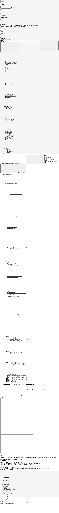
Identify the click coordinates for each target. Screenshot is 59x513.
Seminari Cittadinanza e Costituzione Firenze (18, 249)
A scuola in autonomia (11, 380)
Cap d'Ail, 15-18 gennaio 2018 (13, 296)
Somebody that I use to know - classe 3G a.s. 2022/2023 (20, 339)
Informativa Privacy (6, 488)
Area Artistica (46, 158)
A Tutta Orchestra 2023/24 (14, 338)
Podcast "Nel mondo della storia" (13, 225)
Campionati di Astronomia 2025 (13, 265)
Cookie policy (5, 486)
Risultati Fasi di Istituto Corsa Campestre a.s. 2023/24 (17, 379)
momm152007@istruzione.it (15, 478)
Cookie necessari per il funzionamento (7, 467)
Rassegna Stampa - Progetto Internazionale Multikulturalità (22, 315)
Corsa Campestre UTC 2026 (12, 374)
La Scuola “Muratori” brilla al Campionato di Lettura (17, 220)
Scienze (8, 279)
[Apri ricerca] (49, 45)
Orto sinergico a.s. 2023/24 (15, 204)
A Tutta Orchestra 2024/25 (14, 337)
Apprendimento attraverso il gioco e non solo (15, 252)
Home (45, 155)
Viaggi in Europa (10, 217)
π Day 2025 (9, 264)
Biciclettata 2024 (10, 378)
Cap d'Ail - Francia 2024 (11, 291)
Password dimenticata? (4, 11)
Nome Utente (13, 7)
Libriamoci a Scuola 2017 (12, 250)
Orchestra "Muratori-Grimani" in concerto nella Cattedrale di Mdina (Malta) (26, 318)
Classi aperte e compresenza (12, 277)
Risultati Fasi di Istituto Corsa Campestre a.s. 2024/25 (17, 377)
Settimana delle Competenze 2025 (16, 193)
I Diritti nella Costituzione (12, 227)
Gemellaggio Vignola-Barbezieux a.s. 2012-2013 (16, 294)
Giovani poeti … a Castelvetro (12, 218)
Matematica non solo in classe (12, 278)
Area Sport (7, 373)
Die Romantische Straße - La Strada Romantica (16, 295)
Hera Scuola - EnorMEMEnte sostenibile (14, 267)
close (2, 51)
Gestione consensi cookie (7, 493)
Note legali (5, 487)
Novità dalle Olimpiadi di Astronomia (14, 270)
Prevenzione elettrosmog (11, 269)
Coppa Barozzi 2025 (11, 266)
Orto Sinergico (10, 202)
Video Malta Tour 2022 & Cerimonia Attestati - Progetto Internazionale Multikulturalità (28, 317)
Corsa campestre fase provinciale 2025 (14, 376)
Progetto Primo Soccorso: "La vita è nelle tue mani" (16, 274)
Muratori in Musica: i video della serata (14, 205)
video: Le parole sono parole (15, 341)
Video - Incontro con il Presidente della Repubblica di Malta (23, 316)
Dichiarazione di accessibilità (8, 490)
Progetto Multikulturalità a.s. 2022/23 (14, 304)
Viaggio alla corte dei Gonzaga (13, 219)
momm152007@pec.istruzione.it (15, 479)
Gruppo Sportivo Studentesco (12, 381)
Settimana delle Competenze (12, 192)
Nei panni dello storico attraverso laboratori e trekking (17, 221)
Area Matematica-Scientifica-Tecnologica (12, 261)
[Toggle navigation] (9, 46)
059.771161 (6, 477)
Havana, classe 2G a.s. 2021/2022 (16, 340)
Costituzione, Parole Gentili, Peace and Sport (15, 251)
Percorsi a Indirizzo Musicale (49, 159)
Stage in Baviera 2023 (11, 292)
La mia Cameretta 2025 (11, 263)
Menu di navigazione (21, 172)
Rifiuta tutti (9, 459)
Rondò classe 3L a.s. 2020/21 (15, 342)
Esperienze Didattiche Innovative (11, 183)
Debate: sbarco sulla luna (11, 271)
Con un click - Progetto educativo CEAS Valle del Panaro (17, 268)
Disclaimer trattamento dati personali (7, 503)
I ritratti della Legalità (11, 228)
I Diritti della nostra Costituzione (15, 248)
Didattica (45, 156)
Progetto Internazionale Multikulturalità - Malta (18, 314)
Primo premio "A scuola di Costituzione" (14, 237)
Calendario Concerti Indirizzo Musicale (17, 363)
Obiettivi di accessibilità (7, 491)
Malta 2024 (9, 290)
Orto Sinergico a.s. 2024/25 (15, 203)
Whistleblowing (6, 492)
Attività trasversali (10, 208)
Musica (8, 336)
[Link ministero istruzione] (5, 0)
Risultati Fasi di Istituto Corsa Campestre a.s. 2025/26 (17, 375)
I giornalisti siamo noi (11, 229)
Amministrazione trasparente (8, 494)
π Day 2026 (9, 262)
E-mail (12, 25)
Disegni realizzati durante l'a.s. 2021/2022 (17, 352)
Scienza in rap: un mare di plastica (13, 275)
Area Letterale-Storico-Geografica (11, 216)
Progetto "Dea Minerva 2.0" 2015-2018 (14, 276)
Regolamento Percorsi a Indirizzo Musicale (17, 364)
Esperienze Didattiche (48, 157)
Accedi (2, 2)
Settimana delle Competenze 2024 (16, 194)
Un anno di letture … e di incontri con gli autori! (16, 222)
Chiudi (2, 30)
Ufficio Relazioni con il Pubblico (9, 489)
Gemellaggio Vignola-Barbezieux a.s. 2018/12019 (16, 293)
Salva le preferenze (9, 469)
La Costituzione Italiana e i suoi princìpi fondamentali (17, 247)
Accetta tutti (18, 459)
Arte (8, 351)
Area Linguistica (8, 287)
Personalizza (3, 459)
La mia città (9, 226)
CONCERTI (46, 160)
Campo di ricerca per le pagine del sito (7, 163)
